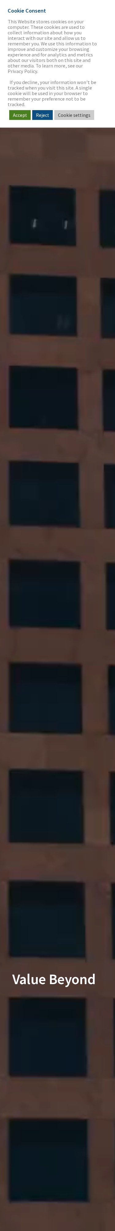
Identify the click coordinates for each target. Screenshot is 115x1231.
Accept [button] (20, 115)
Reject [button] (42, 115)
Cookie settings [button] (74, 115)
